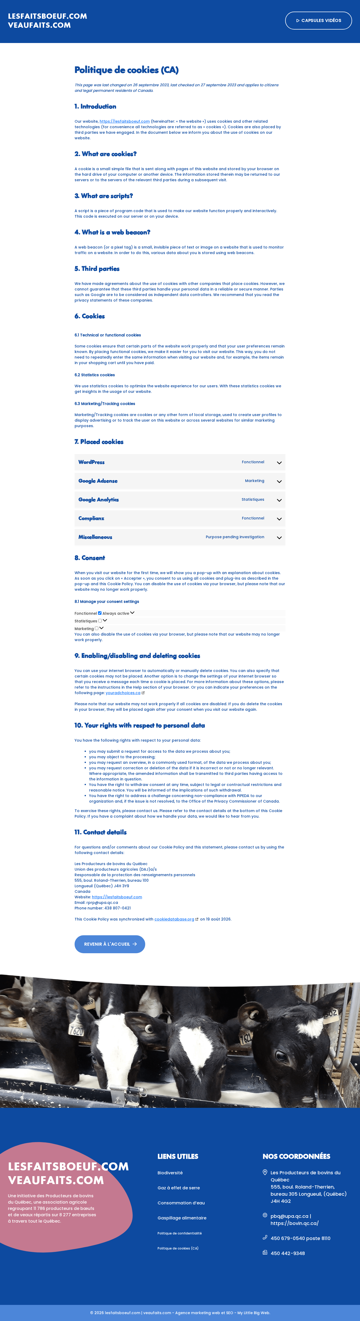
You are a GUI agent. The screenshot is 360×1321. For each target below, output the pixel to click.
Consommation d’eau (181, 1203)
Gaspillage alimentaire (182, 1218)
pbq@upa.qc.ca (290, 1216)
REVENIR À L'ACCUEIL (107, 944)
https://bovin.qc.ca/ (295, 1223)
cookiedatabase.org (174, 919)
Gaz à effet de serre (179, 1188)
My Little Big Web (253, 1312)
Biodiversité (170, 1173)
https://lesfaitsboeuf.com (125, 121)
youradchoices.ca (123, 692)
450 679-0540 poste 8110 (300, 1238)
